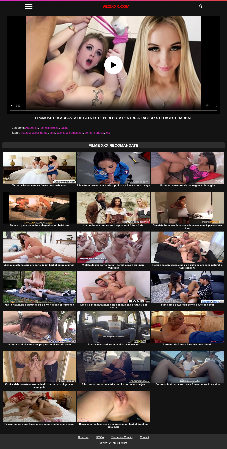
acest (35, 132)
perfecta (99, 132)
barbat (44, 132)
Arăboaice (31, 127)
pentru (89, 132)
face (59, 132)
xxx (108, 132)
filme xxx (83, 437)
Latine (64, 127)
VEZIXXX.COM (116, 6)
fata (65, 132)
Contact (144, 437)
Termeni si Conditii (121, 437)
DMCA (100, 437)
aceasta (26, 132)
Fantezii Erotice (49, 127)
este (52, 132)
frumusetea (76, 132)
